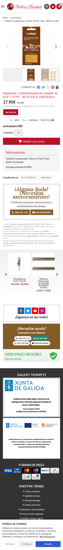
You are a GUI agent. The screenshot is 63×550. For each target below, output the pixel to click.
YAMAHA (55, 236)
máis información (13, 358)
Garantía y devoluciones (32, 509)
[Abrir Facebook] (21, 311)
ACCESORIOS (32, 236)
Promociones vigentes (32, 513)
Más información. (48, 536)
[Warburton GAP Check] (19, 264)
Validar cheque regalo (32, 518)
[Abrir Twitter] (28, 311)
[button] (30, 64)
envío (18, 106)
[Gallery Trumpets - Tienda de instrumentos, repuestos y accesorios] (24, 6)
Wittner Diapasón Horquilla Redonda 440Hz (43, 283)
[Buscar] (47, 6)
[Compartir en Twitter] (43, 87)
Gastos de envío (32, 504)
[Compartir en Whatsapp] (48, 87)
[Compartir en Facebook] (38, 87)
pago (25, 106)
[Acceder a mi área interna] (53, 6)
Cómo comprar (32, 491)
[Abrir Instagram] (42, 311)
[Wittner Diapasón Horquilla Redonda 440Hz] (44, 264)
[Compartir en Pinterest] (52, 87)
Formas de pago (32, 500)
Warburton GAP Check (19, 280)
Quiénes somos (32, 495)
